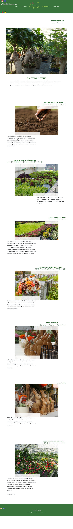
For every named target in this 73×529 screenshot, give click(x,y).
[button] (10, 59)
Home (16, 6)
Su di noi (24, 6)
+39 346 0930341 (5, 3)
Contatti (56, 6)
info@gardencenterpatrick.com (9, 4)
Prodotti (45, 6)
